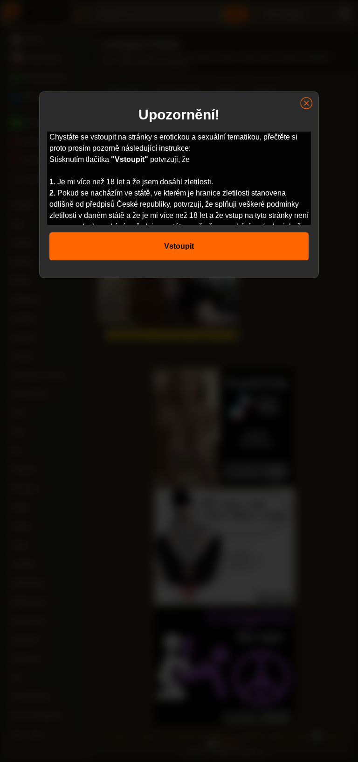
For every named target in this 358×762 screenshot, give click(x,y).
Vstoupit (179, 246)
